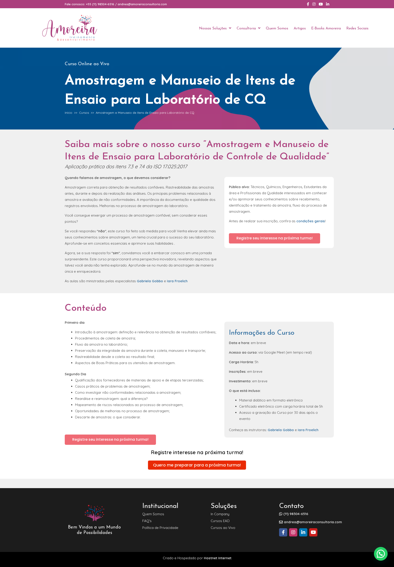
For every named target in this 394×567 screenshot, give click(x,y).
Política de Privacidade (160, 528)
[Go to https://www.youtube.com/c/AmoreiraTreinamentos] (313, 532)
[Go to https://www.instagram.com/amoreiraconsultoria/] (293, 532)
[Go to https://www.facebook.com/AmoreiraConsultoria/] (283, 532)
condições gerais (310, 221)
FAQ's (147, 521)
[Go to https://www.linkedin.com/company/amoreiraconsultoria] (303, 532)
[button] (274, 238)
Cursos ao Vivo (223, 528)
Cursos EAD (220, 521)
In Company (220, 514)
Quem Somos (153, 514)
